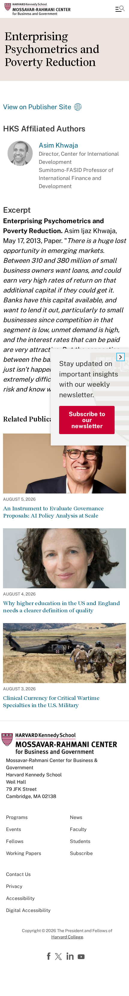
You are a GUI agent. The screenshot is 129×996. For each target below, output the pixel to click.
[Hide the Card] (120, 357)
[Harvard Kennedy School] (40, 9)
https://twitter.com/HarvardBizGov (59, 957)
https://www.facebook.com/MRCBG (49, 956)
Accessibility (20, 898)
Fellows (14, 841)
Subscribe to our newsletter (87, 420)
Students (80, 841)
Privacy (14, 886)
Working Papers (23, 853)
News (76, 817)
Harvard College (67, 936)
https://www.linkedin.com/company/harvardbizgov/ (70, 956)
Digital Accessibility (28, 910)
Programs (17, 817)
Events (13, 829)
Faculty (78, 829)
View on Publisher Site (37, 107)
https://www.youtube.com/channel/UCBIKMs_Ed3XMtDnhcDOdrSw (81, 957)
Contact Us (18, 874)
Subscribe (81, 853)
